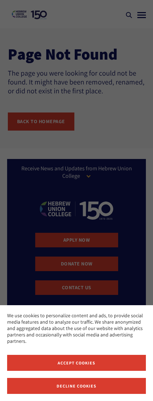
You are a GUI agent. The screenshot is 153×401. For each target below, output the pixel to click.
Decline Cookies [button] (76, 386)
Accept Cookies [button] (76, 363)
